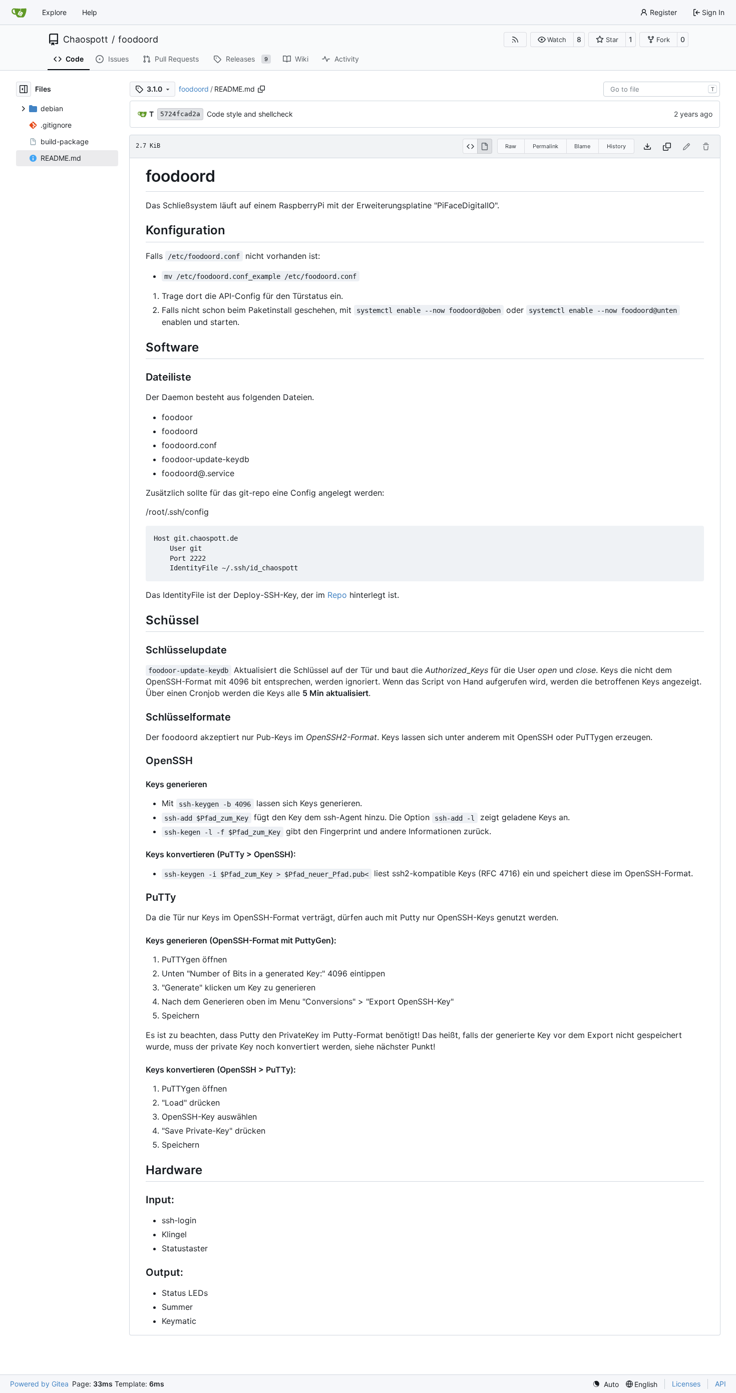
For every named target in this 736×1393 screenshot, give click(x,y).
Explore (54, 12)
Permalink (545, 146)
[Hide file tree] (23, 89)
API (720, 1383)
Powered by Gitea (39, 1383)
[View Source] (470, 146)
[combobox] (661, 89)
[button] (552, 39)
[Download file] (647, 146)
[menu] (605, 1384)
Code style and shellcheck (250, 114)
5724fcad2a (180, 114)
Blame (582, 146)
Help (89, 12)
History (616, 146)
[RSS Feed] (515, 39)
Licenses (686, 1383)
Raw (510, 146)
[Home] (19, 13)
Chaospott (85, 40)
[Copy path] (261, 89)
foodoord (138, 40)
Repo (337, 595)
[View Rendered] (484, 146)
